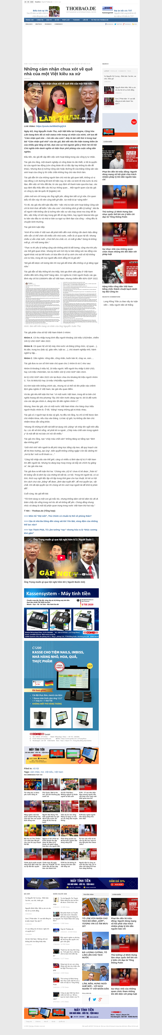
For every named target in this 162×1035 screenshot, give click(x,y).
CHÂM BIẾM (108, 141)
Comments (122, 71)
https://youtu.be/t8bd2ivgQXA (51, 126)
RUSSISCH (48, 24)
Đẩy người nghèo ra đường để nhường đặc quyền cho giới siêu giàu (69, 939)
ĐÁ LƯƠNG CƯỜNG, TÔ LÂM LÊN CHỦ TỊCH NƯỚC (94, 955)
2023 (30, 63)
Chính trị (40, 20)
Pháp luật (66, 20)
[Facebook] (91, 1000)
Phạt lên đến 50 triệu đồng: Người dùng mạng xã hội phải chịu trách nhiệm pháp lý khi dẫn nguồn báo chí (119, 176)
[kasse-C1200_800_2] (61, 744)
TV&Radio (76, 20)
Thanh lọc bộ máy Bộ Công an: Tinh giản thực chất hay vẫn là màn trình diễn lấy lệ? (66, 953)
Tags (129, 71)
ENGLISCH (29, 24)
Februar (36, 63)
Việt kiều (49, 772)
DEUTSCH (38, 24)
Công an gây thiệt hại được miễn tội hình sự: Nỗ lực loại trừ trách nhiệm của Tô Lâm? (66, 996)
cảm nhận (35, 772)
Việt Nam (58, 772)
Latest (106, 71)
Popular (114, 71)
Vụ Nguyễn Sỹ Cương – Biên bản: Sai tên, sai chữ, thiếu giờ (59, 2)
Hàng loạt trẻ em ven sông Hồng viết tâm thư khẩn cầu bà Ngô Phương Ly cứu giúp (66, 967)
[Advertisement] (81, 44)
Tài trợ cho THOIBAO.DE (99, 20)
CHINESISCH (58, 24)
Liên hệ (85, 20)
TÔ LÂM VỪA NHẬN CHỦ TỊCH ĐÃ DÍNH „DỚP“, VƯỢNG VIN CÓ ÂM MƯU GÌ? (95, 922)
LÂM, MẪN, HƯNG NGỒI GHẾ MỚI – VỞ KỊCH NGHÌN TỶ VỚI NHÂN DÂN (95, 986)
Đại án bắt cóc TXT (123, 11)
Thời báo (31, 1026)
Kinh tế (49, 20)
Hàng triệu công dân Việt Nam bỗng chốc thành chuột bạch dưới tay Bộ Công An (119, 289)
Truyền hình (88, 894)
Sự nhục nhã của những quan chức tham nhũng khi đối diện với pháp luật (119, 251)
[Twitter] (96, 1000)
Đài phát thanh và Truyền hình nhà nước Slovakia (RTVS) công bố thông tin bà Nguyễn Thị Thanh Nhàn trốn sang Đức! (66, 917)
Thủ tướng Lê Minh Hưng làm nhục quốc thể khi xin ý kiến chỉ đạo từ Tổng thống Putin (118, 214)
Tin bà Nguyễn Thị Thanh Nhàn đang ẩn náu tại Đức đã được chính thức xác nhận (66, 901)
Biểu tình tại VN (40, 11)
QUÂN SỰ (62, 1021)
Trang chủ (30, 20)
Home (26, 63)
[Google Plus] (102, 1000)
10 (41, 63)
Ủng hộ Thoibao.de (66, 929)
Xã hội (57, 20)
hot (42, 772)
